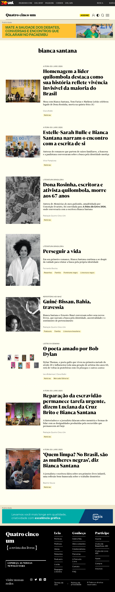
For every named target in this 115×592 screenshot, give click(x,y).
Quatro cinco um (21, 15)
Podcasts (58, 559)
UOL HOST (38, 3)
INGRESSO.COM (25, 3)
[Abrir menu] (107, 15)
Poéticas (58, 544)
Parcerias (76, 554)
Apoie (97, 558)
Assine (85, 15)
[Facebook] (40, 579)
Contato (75, 566)
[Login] (93, 15)
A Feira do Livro (76, 560)
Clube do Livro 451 (101, 552)
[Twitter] (36, 579)
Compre (98, 564)
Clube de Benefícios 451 (101, 545)
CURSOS (59, 3)
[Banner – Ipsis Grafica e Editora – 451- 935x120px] (57, 516)
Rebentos (58, 554)
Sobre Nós (77, 539)
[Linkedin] (45, 579)
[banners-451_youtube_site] (57, 31)
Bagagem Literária (58, 570)
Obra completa (78, 544)
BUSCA (100, 3)
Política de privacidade (76, 583)
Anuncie (98, 569)
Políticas (58, 539)
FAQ (74, 572)
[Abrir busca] (102, 15)
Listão (57, 564)
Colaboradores (78, 549)
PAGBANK (49, 3)
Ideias (57, 549)
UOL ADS (69, 3)
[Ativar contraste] (98, 15)
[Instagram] (31, 579)
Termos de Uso (58, 583)
